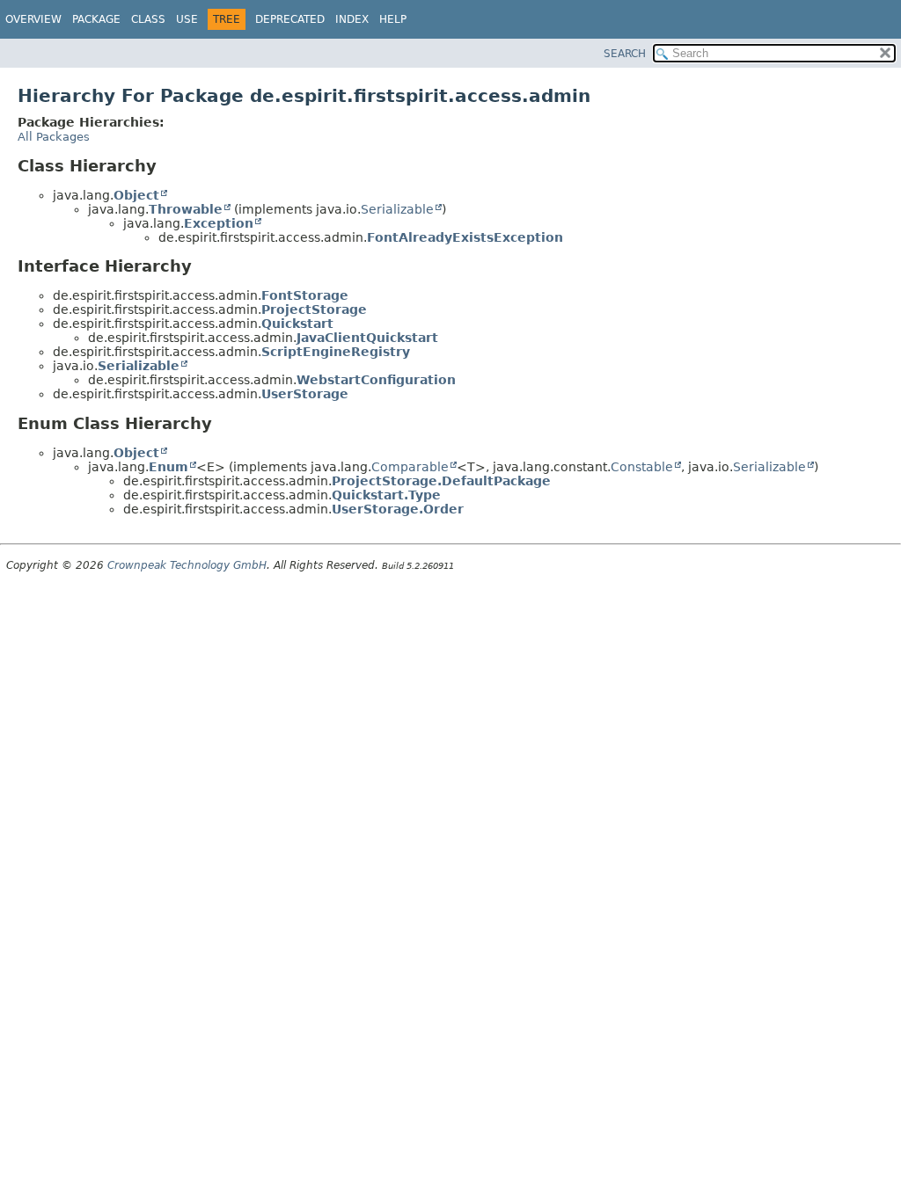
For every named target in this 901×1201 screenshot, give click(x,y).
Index (352, 19)
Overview (33, 19)
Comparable (410, 467)
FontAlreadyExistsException (465, 237)
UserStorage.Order (398, 509)
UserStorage (304, 394)
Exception (218, 223)
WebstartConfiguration (376, 380)
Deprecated (290, 19)
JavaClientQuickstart (367, 338)
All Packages (54, 136)
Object (136, 195)
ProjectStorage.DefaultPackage (441, 481)
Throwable (186, 209)
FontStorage (304, 295)
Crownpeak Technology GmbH (187, 565)
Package (96, 19)
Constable (642, 467)
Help (393, 19)
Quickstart (297, 324)
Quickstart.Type (386, 495)
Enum (168, 467)
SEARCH (625, 53)
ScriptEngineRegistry (335, 352)
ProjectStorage (314, 309)
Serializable (397, 209)
